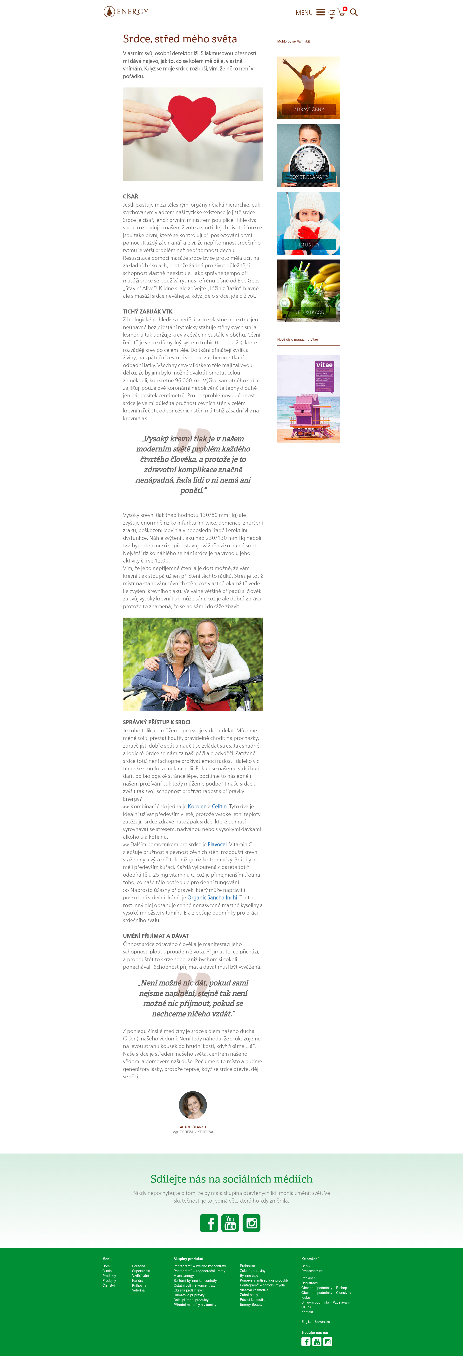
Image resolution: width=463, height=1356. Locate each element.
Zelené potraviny (253, 1270)
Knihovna (139, 1285)
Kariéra (137, 1280)
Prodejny (109, 1280)
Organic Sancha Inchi (212, 897)
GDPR (306, 1307)
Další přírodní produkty (191, 1299)
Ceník (305, 1265)
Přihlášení (309, 1278)
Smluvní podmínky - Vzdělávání (325, 1302)
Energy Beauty (251, 1304)
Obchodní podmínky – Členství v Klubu (326, 1295)
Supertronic (141, 1270)
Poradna (138, 1265)
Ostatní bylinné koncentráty (194, 1285)
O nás (107, 1270)
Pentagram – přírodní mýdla (262, 1285)
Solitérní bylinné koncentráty (195, 1280)
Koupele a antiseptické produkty (264, 1280)
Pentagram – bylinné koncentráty (200, 1265)
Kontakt (307, 1311)
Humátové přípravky (189, 1294)
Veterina (138, 1290)
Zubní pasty (249, 1294)
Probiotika (247, 1265)
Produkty (109, 1275)
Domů (107, 1265)
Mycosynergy (184, 1275)
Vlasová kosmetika (254, 1289)
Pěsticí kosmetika (253, 1299)
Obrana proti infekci (189, 1290)
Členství (108, 1285)
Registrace (309, 1282)
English (307, 1321)
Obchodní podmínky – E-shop (324, 1287)
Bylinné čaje (249, 1275)
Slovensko (322, 1321)
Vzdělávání (140, 1275)
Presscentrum (312, 1270)
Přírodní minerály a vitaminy (195, 1304)
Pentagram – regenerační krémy (199, 1270)
